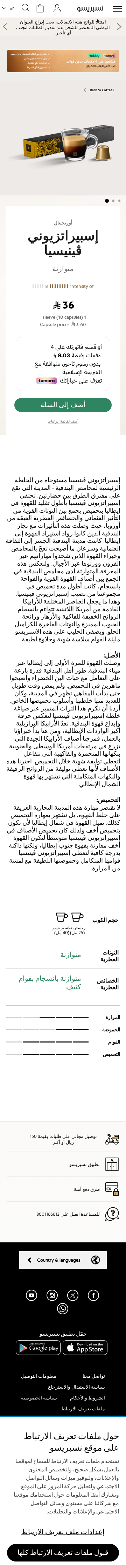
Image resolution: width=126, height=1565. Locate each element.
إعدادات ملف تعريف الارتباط (63, 1532)
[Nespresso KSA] (90, 8)
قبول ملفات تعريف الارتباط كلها (63, 1553)
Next (118, 26)
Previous (5, 26)
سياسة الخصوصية (39, 1398)
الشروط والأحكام (87, 1398)
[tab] (63, 469)
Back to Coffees (102, 90)
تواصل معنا (94, 1376)
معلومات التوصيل (38, 1376)
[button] (8, 9)
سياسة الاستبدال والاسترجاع (76, 1387)
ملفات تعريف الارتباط (83, 1408)
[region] (63, 1491)
